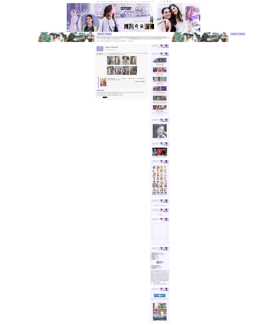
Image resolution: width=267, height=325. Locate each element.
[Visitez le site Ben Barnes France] (158, 183)
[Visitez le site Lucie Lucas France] (165, 187)
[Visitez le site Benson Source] (158, 168)
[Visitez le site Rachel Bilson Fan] (165, 191)
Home (97, 1)
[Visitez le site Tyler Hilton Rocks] (154, 183)
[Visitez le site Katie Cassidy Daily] (165, 183)
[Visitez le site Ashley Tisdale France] (165, 179)
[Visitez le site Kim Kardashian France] (154, 168)
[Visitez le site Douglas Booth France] (158, 172)
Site (153, 1)
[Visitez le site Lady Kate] (158, 191)
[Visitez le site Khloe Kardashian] (154, 191)
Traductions (119, 1)
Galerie (126, 1)
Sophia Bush (103, 1)
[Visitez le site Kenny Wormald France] (154, 176)
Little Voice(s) (158, 268)
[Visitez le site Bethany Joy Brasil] (158, 179)
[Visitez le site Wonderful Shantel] (161, 179)
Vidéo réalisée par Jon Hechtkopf (159, 156)
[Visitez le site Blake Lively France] (158, 187)
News (115, 49)
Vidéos (164, 103)
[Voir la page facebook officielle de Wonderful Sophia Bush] (161, 1)
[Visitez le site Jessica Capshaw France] (165, 172)
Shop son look (142, 1)
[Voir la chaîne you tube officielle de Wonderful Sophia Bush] (170, 1)
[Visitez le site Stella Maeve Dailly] (161, 191)
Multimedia (133, 1)
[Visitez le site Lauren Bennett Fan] (165, 176)
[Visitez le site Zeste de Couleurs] (154, 194)
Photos (106, 49)
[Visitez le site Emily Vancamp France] (158, 176)
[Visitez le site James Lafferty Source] (154, 187)
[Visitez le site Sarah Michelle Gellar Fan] (161, 183)
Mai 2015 (121, 93)
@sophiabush (159, 214)
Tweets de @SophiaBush (160, 205)
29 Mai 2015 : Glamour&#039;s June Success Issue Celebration (131, 92)
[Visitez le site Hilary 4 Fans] (161, 168)
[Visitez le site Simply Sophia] (161, 172)
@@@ (157, 259)
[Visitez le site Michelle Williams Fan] (165, 168)
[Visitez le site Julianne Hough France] (161, 176)
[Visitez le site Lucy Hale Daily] (161, 187)
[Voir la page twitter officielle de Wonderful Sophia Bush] (164, 1)
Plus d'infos (158, 65)
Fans (149, 1)
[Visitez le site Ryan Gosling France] (154, 179)
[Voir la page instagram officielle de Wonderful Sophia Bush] (167, 1)
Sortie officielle (111, 49)
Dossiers (111, 1)
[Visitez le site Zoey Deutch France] (154, 172)
